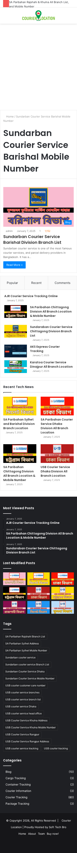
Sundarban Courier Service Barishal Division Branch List (32, 239)
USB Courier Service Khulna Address (26, 720)
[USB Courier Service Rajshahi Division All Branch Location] (14, 607)
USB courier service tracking (21, 748)
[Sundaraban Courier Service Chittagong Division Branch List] (15, 331)
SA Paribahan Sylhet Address (22, 643)
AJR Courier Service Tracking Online (31, 296)
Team (41, 833)
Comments (62, 283)
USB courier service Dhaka (20, 706)
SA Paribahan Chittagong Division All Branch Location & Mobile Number (51, 311)
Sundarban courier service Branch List (27, 664)
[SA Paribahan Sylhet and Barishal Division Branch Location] (19, 406)
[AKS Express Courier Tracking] (15, 351)
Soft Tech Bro (57, 827)
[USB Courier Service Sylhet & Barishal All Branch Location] (38, 607)
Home (9, 116)
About (32, 833)
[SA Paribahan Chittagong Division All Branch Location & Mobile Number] (15, 311)
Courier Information (18, 791)
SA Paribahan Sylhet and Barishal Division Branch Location (19, 423)
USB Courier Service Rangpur (22, 734)
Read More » (14, 264)
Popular (12, 283)
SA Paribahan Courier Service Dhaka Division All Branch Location (57, 426)
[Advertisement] (38, 68)
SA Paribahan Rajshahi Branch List (25, 636)
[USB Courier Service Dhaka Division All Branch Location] (57, 453)
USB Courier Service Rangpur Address (27, 741)
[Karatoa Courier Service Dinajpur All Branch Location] (15, 366)
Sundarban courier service (20, 657)
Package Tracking (17, 803)
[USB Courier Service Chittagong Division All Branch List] (62, 593)
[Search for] (5, 17)
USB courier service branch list (23, 699)
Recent (36, 283)
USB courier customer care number (25, 685)
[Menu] (72, 17)
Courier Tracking (16, 797)
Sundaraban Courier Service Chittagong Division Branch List (51, 331)
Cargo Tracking (16, 778)
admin (9, 230)
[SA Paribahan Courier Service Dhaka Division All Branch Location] (57, 406)
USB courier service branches (22, 692)
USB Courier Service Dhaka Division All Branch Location (55, 471)
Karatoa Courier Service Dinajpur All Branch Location (51, 364)
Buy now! (53, 833)
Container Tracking (18, 784)
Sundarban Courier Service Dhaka (25, 671)
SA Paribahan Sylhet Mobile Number (26, 650)
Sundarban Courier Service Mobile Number (29, 678)
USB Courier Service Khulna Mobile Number (30, 727)
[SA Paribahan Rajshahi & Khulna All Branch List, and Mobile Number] (14, 578)
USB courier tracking (56, 748)
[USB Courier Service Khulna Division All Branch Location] (62, 607)
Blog (8, 771)
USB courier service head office (23, 713)
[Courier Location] (38, 15)
